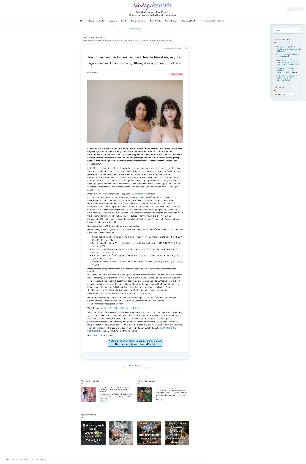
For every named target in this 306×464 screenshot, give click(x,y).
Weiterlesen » (105, 401)
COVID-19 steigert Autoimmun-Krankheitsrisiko (289, 56)
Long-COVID (155, 21)
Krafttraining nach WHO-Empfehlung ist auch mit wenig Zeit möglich (289, 49)
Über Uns (42, 459)
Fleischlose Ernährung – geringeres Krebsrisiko (171, 388)
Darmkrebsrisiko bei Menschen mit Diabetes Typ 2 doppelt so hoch (135, 368)
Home (82, 21)
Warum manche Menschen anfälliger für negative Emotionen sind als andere (287, 70)
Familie (124, 21)
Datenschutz (25, 459)
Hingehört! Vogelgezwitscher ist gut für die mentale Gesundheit (135, 31)
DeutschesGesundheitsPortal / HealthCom (120, 308)
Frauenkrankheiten (97, 21)
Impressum (34, 459)
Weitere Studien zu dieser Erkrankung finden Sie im (135, 343)
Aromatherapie (171, 21)
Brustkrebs (176, 75)
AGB (17, 459)
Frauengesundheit (138, 21)
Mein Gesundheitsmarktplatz (212, 21)
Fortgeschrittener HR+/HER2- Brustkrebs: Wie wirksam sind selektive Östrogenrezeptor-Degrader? (115, 389)
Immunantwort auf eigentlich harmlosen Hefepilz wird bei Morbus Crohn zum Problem (288, 62)
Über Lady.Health (188, 21)
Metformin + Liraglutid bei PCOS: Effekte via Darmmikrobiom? (287, 78)
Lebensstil (113, 21)
